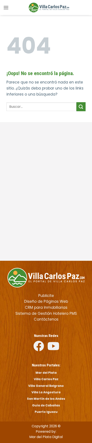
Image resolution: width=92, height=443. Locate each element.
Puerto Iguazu (46, 412)
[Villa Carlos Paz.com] (46, 277)
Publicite (46, 295)
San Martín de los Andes (46, 399)
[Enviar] (81, 106)
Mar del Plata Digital (46, 437)
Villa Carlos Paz (46, 379)
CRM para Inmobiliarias (46, 307)
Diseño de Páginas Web (46, 301)
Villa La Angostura (46, 392)
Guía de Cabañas (46, 405)
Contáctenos (46, 319)
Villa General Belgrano (46, 386)
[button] (6, 7)
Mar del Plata (46, 372)
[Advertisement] (46, 159)
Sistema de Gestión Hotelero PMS (46, 313)
